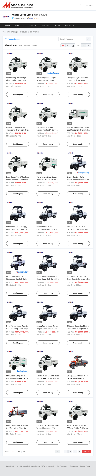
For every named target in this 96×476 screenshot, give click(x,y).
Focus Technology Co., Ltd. (31, 466)
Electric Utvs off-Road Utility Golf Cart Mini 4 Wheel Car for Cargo (17, 428)
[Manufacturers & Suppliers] (18, 5)
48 (24, 451)
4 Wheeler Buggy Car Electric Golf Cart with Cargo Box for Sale (78, 328)
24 (13, 452)
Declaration (74, 466)
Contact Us (69, 25)
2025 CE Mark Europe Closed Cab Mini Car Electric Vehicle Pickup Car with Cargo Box (78, 130)
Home (7, 25)
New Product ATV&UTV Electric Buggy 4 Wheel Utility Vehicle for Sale (78, 229)
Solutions (45, 25)
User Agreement (62, 466)
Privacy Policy (85, 466)
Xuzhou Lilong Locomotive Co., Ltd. (29, 14)
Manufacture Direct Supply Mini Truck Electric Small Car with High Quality (47, 179)
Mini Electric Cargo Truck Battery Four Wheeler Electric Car (17, 378)
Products (20, 25)
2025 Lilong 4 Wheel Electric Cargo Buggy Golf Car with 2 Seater (47, 279)
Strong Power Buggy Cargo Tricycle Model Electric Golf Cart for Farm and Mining (47, 328)
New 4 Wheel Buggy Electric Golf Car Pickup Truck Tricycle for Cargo (17, 328)
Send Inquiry (18, 94)
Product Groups (13, 39)
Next (85, 451)
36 (19, 451)
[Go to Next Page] (88, 45)
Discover (57, 25)
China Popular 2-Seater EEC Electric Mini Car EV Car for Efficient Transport (47, 130)
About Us (32, 25)
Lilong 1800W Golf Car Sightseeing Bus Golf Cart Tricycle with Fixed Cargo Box (17, 279)
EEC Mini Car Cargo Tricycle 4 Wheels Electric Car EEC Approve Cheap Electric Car (47, 428)
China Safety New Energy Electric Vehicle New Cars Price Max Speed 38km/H (16, 80)
